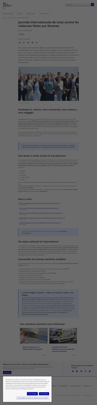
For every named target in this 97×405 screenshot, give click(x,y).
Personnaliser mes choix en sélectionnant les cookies (33, 398)
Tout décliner (44, 394)
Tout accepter (32, 394)
